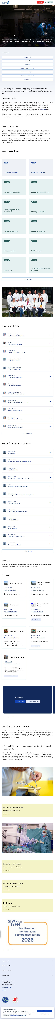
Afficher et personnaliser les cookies (18, 1015)
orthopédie (43, 109)
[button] (27, 279)
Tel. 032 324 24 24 (6, 987)
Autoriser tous (20, 701)
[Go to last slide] (4, 717)
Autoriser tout (44, 1010)
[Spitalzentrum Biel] (5, 2)
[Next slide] (8, 717)
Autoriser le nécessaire (44, 1014)
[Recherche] (45, 2)
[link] (40, 2)
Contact (4, 990)
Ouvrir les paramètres (33, 701)
